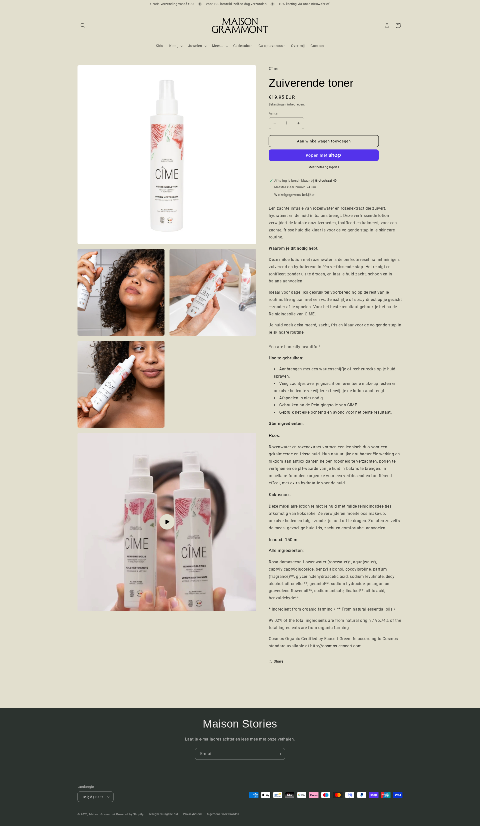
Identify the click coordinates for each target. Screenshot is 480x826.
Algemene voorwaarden (223, 814)
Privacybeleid (192, 814)
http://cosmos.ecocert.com (336, 646)
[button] (83, 25)
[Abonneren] (279, 754)
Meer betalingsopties (323, 167)
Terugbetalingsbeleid (163, 814)
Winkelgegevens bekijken (295, 195)
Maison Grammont (102, 814)
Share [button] (279, 661)
